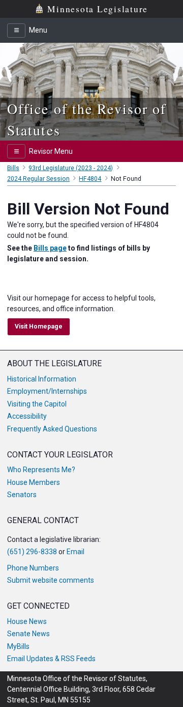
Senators (22, 495)
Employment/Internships (47, 391)
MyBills (18, 646)
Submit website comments (50, 580)
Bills (13, 168)
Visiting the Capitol (37, 404)
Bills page (50, 248)
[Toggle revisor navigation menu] (16, 151)
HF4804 (90, 178)
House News (27, 621)
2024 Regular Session (38, 178)
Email (75, 552)
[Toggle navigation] (16, 30)
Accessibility (27, 416)
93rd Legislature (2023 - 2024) (70, 168)
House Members (33, 482)
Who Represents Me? (41, 470)
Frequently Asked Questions (52, 429)
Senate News (28, 634)
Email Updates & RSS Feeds (51, 659)
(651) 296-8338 (32, 552)
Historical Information (41, 379)
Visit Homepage (39, 326)
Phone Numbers (33, 568)
